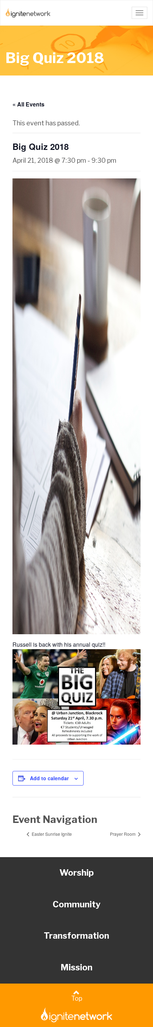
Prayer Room (123, 834)
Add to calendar (49, 778)
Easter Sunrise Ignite (51, 834)
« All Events (28, 104)
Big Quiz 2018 (54, 58)
